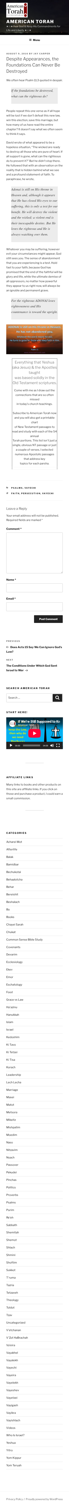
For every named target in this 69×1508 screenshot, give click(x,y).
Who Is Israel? (15, 1435)
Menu (36, 40)
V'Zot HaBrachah (17, 1337)
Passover (12, 1165)
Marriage (12, 1090)
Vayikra (11, 1412)
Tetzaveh (12, 1292)
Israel (9, 1029)
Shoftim (11, 1262)
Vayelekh (12, 1382)
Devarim (11, 954)
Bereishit (12, 894)
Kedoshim (13, 1037)
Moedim (11, 1135)
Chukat (11, 932)
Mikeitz (11, 1119)
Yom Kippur (13, 1458)
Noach (10, 1157)
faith (15, 493)
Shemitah (12, 1232)
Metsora (11, 1112)
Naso (9, 1142)
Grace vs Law (14, 999)
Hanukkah (12, 1014)
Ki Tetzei (11, 1052)
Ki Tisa (10, 1059)
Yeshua (11, 1442)
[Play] (11, 745)
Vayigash (12, 1405)
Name (11, 579)
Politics (11, 1187)
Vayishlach (13, 1420)
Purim (10, 1210)
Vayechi (30, 488)
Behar (10, 887)
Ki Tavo (11, 1044)
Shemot (11, 1240)
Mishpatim (13, 1127)
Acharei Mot (14, 842)
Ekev (9, 969)
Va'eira (10, 1345)
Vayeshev (12, 1390)
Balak (9, 857)
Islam (9, 1022)
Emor (9, 977)
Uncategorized (15, 1322)
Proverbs (12, 1195)
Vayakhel (12, 1352)
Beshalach (13, 902)
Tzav (9, 1315)
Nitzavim (12, 1150)
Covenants (13, 947)
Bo (8, 909)
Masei (10, 1097)
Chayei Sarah (14, 924)
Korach (10, 1067)
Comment (14, 529)
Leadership (13, 1074)
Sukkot (10, 1270)
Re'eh (9, 1217)
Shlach (10, 1247)
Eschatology (14, 984)
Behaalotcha (14, 879)
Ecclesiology (14, 962)
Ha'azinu (11, 1007)
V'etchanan (13, 1330)
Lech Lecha (13, 1082)
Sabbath (11, 1225)
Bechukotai (13, 872)
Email (11, 598)
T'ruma (11, 1277)
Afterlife (11, 849)
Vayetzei (11, 1397)
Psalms (17, 488)
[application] (34, 733)
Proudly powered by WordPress (44, 1499)
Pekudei (11, 1172)
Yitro (9, 1450)
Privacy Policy (14, 1499)
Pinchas (11, 1180)
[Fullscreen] (58, 745)
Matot (10, 1104)
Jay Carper (41, 53)
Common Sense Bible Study (24, 939)
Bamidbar (12, 864)
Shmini (10, 1255)
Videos (10, 1428)
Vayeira (11, 1375)
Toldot (10, 1307)
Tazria (10, 1285)
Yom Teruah (14, 1465)
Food (9, 992)
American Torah (30, 21)
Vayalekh (12, 1360)
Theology (12, 1300)
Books (10, 917)
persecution (30, 493)
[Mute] (52, 745)
